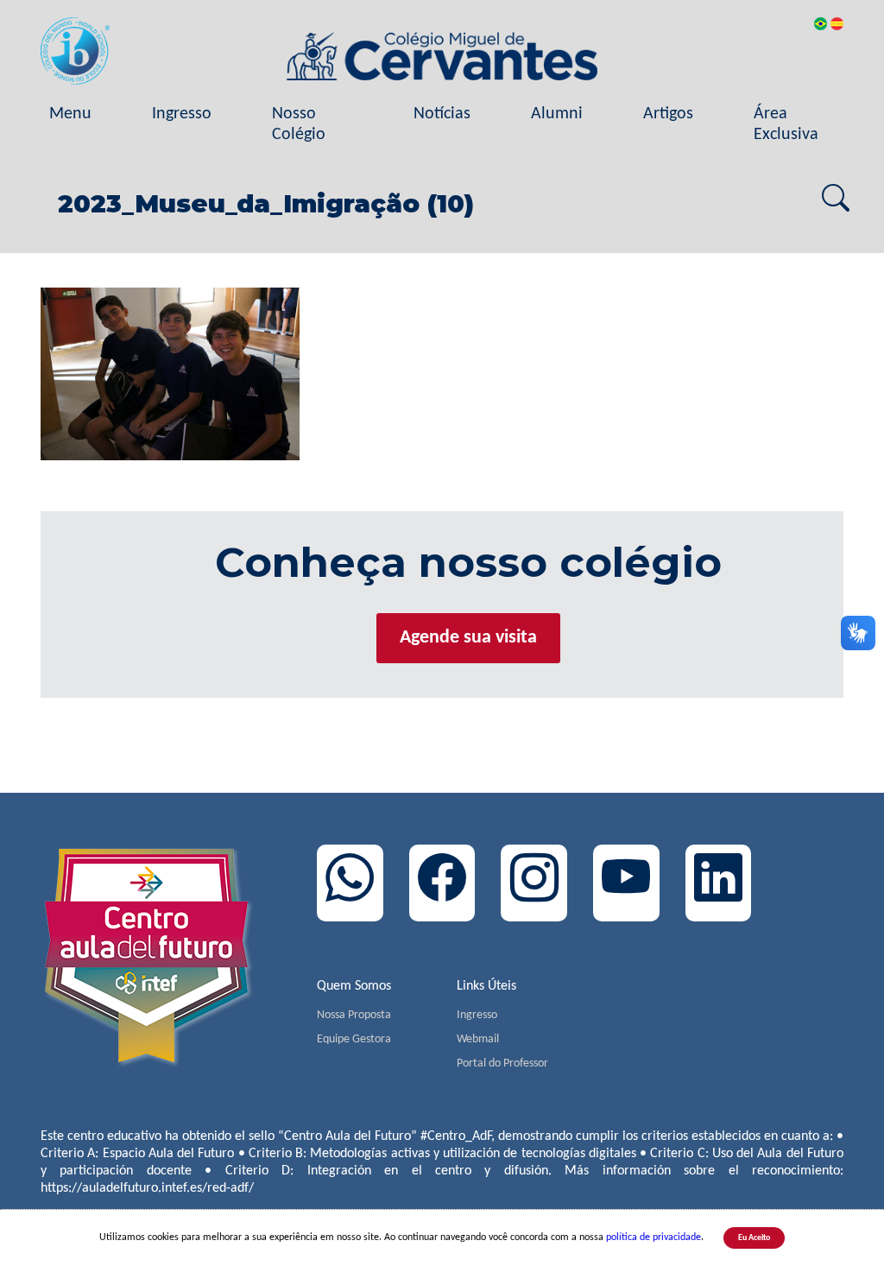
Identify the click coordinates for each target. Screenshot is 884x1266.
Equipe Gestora (354, 1039)
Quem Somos (354, 986)
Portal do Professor (502, 1063)
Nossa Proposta (354, 1015)
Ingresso (182, 114)
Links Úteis (486, 986)
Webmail (478, 1039)
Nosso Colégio (298, 124)
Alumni (557, 114)
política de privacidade (653, 1237)
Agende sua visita (468, 638)
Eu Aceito (754, 1238)
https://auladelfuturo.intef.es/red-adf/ (147, 1188)
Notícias (442, 114)
